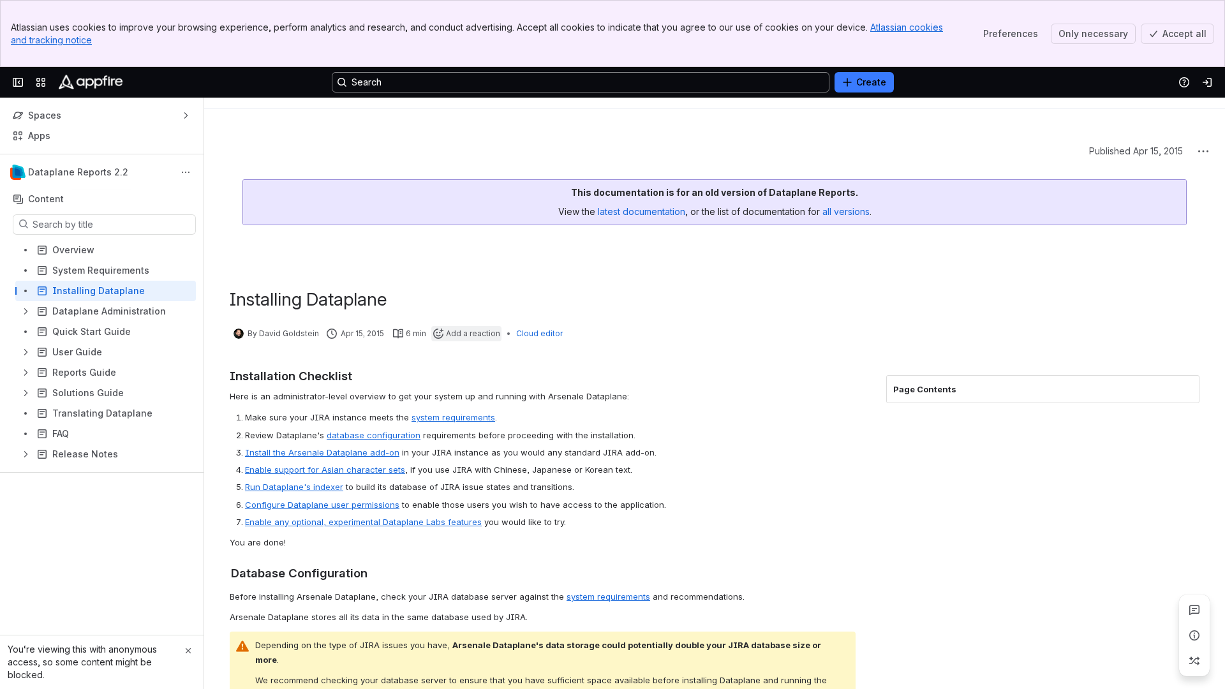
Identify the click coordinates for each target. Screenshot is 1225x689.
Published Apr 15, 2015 (1136, 150)
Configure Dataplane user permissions (322, 505)
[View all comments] (1194, 610)
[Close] (188, 650)
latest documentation (641, 211)
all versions (846, 211)
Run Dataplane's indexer (294, 487)
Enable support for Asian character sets (325, 469)
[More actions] (185, 172)
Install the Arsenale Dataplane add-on (322, 452)
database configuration (373, 435)
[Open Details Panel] (1194, 635)
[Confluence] (90, 82)
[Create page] (1194, 661)
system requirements (453, 417)
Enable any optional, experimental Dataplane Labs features (363, 522)
